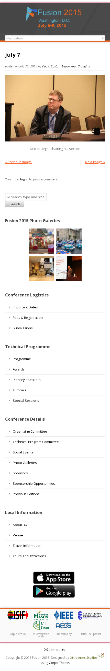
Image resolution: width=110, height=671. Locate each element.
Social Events (23, 452)
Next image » (95, 162)
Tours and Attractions (29, 556)
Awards (19, 369)
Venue (18, 535)
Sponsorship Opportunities (34, 483)
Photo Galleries (25, 462)
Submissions (23, 328)
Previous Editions (26, 494)
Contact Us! (56, 650)
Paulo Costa (50, 66)
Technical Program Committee (36, 441)
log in (24, 179)
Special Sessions (26, 400)
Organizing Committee (30, 431)
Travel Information (27, 545)
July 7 (12, 54)
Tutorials (19, 390)
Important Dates (25, 307)
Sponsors (20, 473)
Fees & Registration (28, 317)
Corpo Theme (59, 663)
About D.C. (21, 524)
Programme (22, 358)
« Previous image (18, 162)
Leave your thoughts (76, 66)
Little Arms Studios (84, 657)
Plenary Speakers (27, 379)
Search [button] (14, 204)
